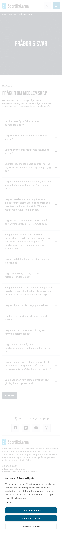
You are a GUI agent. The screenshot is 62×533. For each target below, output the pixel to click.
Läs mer (9, 502)
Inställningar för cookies (31, 526)
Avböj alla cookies (31, 518)
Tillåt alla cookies (31, 510)
